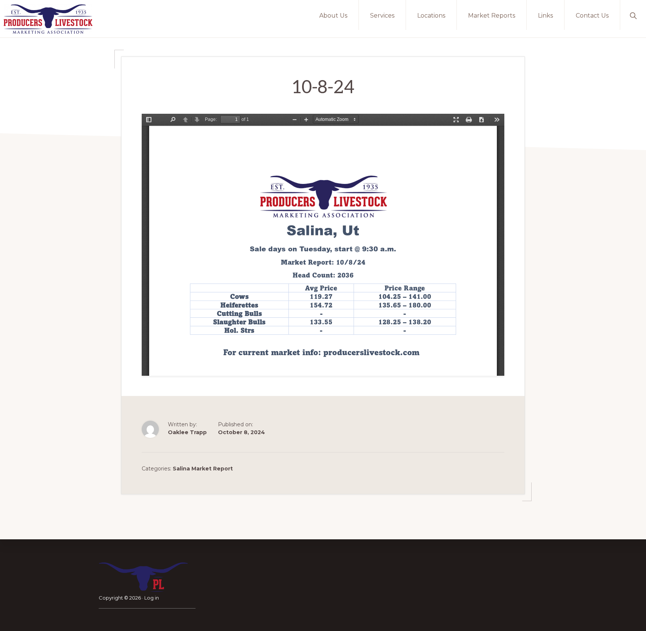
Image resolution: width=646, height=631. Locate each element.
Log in (151, 598)
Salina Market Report (203, 468)
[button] (633, 15)
